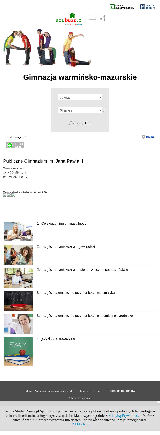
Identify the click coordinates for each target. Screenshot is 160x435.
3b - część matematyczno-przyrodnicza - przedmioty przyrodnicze (85, 315)
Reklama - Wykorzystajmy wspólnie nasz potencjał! (49, 391)
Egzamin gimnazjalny (17, 206)
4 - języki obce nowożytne (56, 339)
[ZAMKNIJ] (80, 424)
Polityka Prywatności (80, 398)
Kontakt (84, 391)
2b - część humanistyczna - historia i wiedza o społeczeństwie (82, 269)
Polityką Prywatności (124, 415)
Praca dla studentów (121, 390)
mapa (150, 136)
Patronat (98, 391)
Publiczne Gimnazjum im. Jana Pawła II (43, 161)
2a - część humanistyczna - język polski (66, 246)
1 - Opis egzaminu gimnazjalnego (61, 223)
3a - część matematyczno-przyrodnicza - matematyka (76, 292)
